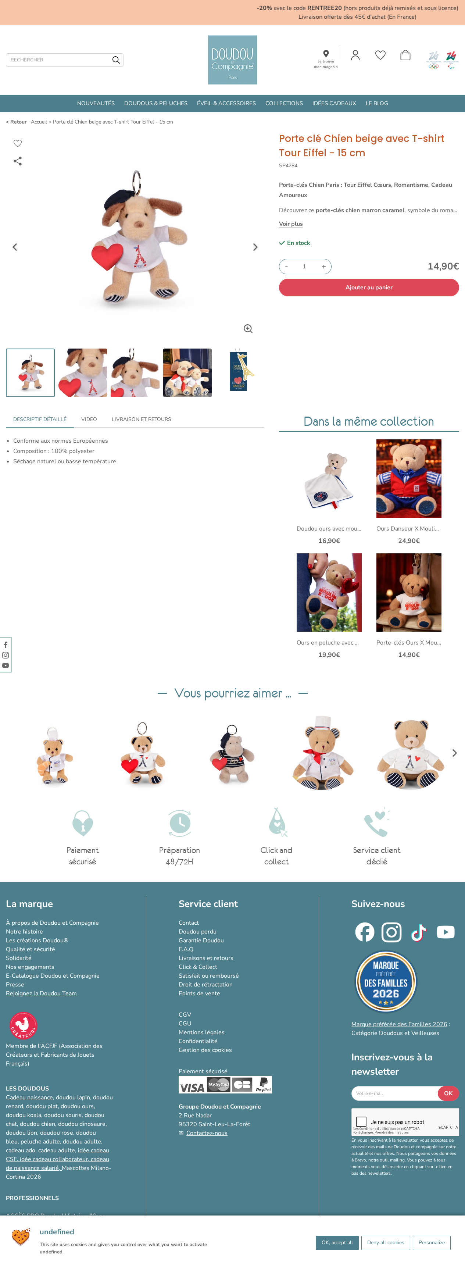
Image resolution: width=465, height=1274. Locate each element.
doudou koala (23, 1115)
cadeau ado (20, 1150)
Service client (208, 903)
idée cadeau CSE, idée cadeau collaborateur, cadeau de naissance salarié (57, 1159)
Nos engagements (30, 967)
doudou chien (37, 1124)
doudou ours (77, 1106)
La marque (29, 903)
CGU (185, 1024)
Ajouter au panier (369, 287)
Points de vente (199, 993)
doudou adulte (82, 1142)
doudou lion (21, 1133)
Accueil (39, 121)
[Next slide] (255, 247)
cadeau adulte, (58, 1150)
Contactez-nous (207, 1133)
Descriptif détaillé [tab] (40, 419)
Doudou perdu (198, 932)
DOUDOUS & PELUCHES (155, 103)
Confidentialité (198, 1041)
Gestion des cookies (205, 1050)
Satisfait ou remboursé (209, 976)
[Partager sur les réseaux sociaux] (17, 161)
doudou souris (63, 1115)
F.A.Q (186, 949)
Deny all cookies (385, 1242)
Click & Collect (198, 967)
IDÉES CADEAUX (334, 103)
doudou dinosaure (81, 1124)
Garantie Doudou (201, 940)
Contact (189, 923)
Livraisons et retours (206, 958)
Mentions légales (202, 1032)
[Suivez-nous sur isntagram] (5, 655)
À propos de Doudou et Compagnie (52, 923)
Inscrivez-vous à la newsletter (392, 1064)
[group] (55, 753)
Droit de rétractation (206, 985)
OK (448, 1093)
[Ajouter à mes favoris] (17, 143)
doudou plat (42, 1106)
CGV (185, 1015)
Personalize (432, 1242)
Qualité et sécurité (30, 949)
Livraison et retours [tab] (141, 419)
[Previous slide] (15, 247)
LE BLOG (377, 103)
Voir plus (291, 224)
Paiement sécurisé (203, 1071)
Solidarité (19, 958)
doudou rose (56, 1133)
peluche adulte (40, 1142)
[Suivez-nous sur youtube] (5, 665)
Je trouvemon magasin (326, 64)
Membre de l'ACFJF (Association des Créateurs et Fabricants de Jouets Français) (54, 1055)
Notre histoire (24, 932)
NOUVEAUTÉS (96, 103)
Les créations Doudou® (37, 940)
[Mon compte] (355, 55)
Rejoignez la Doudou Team (41, 993)
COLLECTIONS (284, 103)
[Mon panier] (405, 55)
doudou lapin (73, 1097)
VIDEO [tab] (89, 419)
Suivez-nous (378, 903)
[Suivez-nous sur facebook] (5, 644)
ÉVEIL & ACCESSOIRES (226, 103)
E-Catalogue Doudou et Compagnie (53, 976)
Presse (15, 985)
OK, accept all (337, 1242)
